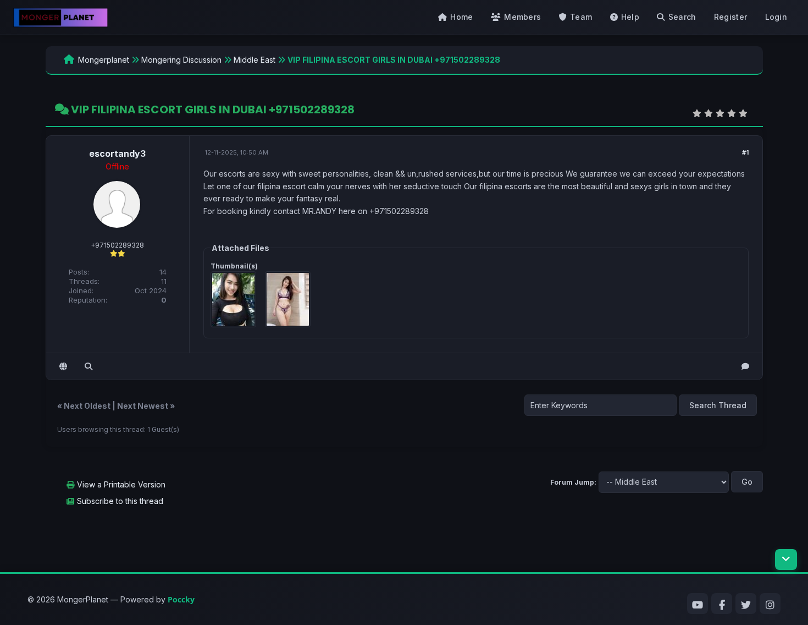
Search (682, 16)
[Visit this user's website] (63, 366)
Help (630, 16)
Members (522, 16)
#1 (745, 152)
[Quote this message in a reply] (745, 366)
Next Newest (142, 405)
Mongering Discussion (181, 59)
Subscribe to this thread (120, 501)
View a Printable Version (121, 484)
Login (776, 16)
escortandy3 (117, 153)
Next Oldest (87, 405)
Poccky (181, 599)
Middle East (254, 59)
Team (581, 16)
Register (730, 16)
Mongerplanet (103, 59)
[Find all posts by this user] (88, 366)
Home (461, 16)
